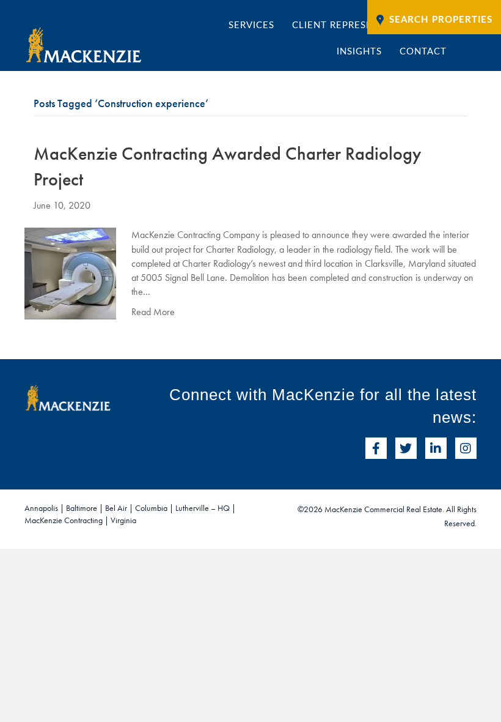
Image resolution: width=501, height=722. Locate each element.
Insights (359, 51)
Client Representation (353, 25)
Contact (423, 51)
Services (251, 25)
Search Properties (440, 19)
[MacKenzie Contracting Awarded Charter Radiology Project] (70, 272)
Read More (153, 311)
